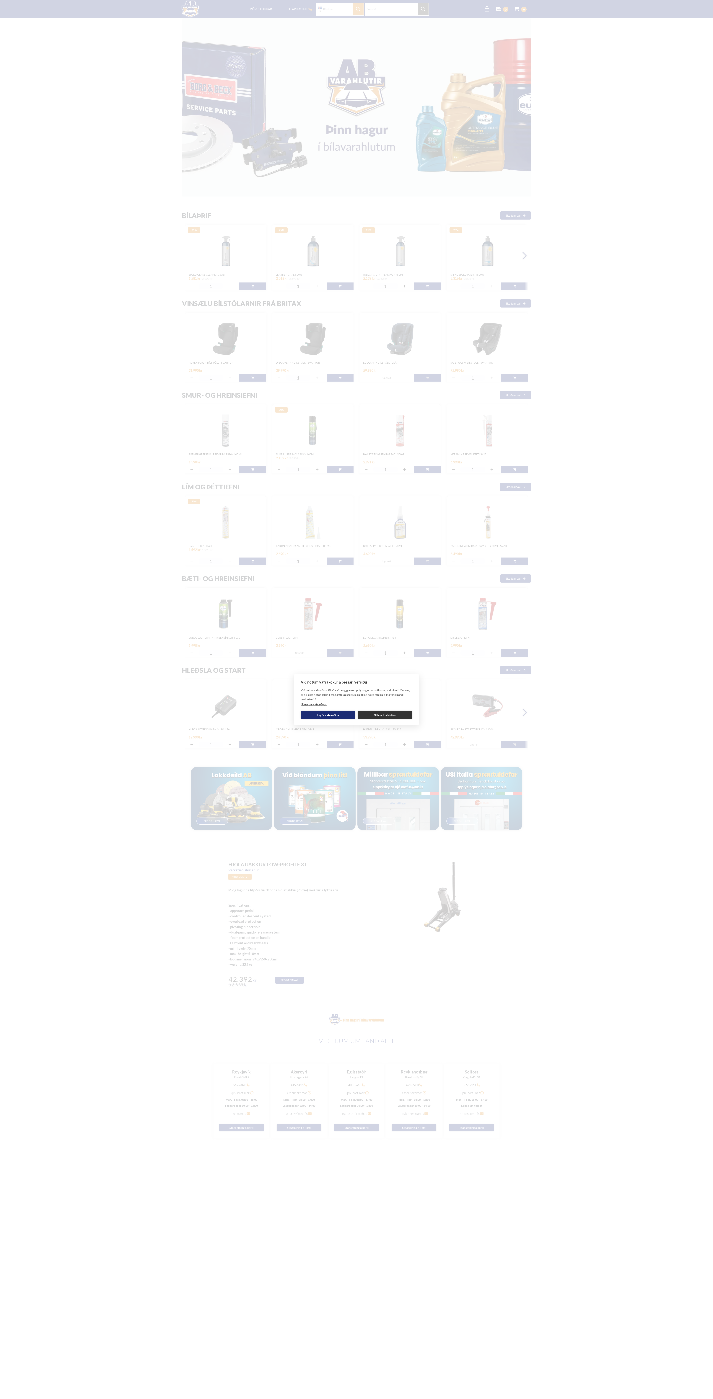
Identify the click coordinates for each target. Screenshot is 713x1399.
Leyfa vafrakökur (328, 715)
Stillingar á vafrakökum (385, 715)
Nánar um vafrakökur (314, 704)
